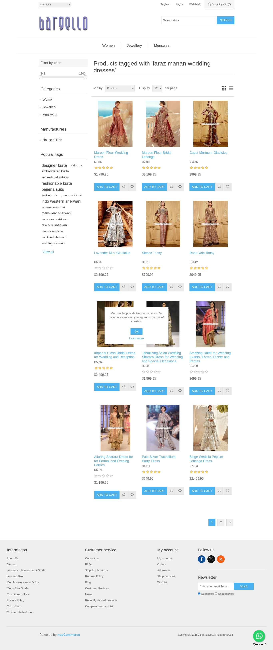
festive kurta (49, 195)
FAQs (88, 564)
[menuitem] (108, 46)
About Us (12, 558)
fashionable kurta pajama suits (57, 186)
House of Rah (52, 140)
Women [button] (108, 46)
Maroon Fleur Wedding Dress (111, 155)
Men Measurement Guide (23, 582)
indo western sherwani (61, 201)
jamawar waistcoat (53, 207)
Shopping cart (166, 576)
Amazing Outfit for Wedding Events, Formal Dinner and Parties (210, 357)
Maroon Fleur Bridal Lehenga (156, 155)
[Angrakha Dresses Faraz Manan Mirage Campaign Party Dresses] (210, 124)
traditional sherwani (54, 237)
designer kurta (54, 165)
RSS (221, 559)
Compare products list (99, 606)
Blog (88, 582)
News (88, 594)
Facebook (201, 559)
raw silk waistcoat (53, 231)
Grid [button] (223, 88)
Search (225, 20)
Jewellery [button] (134, 46)
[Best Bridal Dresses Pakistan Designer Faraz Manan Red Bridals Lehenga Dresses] (163, 124)
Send (243, 586)
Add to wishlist (132, 187)
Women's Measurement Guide (26, 570)
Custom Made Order (20, 612)
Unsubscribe (226, 593)
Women (48, 99)
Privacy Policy (15, 600)
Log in (179, 4)
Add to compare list (124, 187)
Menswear (50, 114)
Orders (161, 564)
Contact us (92, 558)
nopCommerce (68, 634)
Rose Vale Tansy (201, 253)
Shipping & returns (97, 570)
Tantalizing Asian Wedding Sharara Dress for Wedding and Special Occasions (162, 357)
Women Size (15, 576)
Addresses (164, 570)
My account (164, 558)
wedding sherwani (53, 243)
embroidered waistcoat (56, 177)
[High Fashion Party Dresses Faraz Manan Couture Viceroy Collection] (210, 224)
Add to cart (107, 187)
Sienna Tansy (152, 253)
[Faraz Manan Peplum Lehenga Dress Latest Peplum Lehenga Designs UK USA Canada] (210, 428)
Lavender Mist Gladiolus (112, 253)
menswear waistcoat (54, 219)
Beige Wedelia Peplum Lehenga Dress (206, 459)
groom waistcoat (71, 195)
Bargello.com (130, 646)
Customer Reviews (97, 588)
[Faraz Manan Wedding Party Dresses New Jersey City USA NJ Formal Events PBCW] (163, 428)
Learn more (136, 338)
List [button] (231, 88)
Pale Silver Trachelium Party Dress (158, 459)
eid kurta (76, 165)
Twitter (211, 559)
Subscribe (207, 593)
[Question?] (259, 636)
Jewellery (49, 107)
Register (165, 4)
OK (136, 331)
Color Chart (14, 606)
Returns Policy (94, 576)
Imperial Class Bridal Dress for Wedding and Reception (114, 355)
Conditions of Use (18, 594)
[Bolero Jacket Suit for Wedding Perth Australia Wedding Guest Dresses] (163, 224)
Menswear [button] (162, 46)
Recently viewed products (101, 600)
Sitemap (12, 564)
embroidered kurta (55, 171)
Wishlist (162, 582)
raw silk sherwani (55, 225)
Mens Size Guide (17, 588)
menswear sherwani (56, 213)
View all (48, 252)
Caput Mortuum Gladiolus (208, 153)
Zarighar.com (150, 646)
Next (229, 522)
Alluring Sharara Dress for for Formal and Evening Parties (113, 461)
